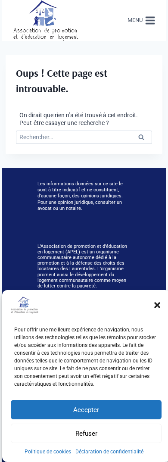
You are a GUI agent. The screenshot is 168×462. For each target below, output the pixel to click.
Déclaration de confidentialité (109, 452)
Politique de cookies (48, 452)
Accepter (86, 410)
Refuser (86, 433)
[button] (157, 305)
